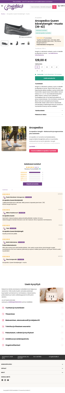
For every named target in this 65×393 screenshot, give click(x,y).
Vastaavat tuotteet (41, 30)
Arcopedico (38, 18)
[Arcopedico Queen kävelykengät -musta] (4, 43)
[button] (40, 38)
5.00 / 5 (36, 167)
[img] (6, 194)
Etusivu (3, 14)
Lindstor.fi (27, 390)
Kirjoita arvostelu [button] (32, 184)
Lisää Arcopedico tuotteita (43, 33)
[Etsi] (54, 7)
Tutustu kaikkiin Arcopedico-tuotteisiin (43, 151)
